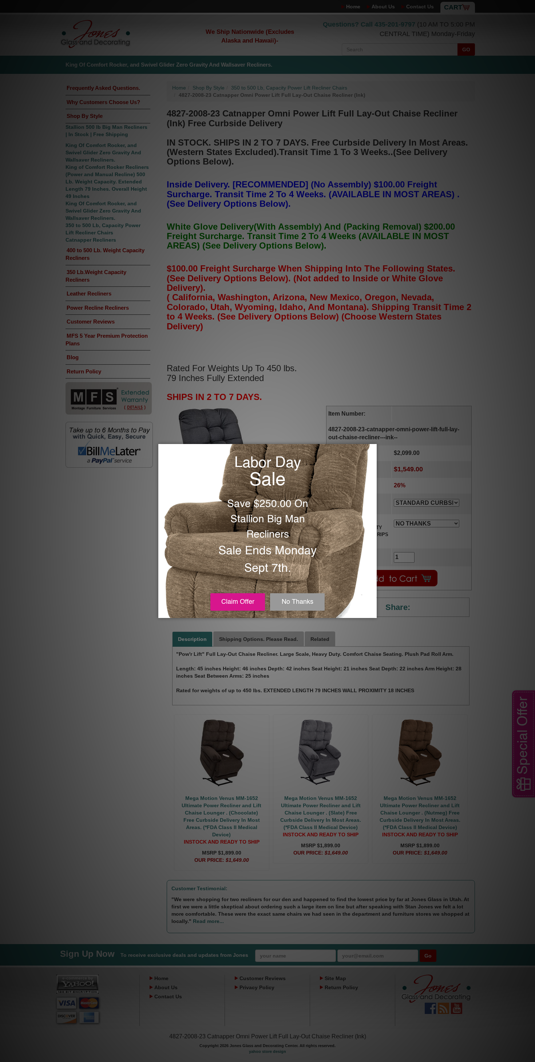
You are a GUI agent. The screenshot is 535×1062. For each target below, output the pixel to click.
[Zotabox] (372, 611)
